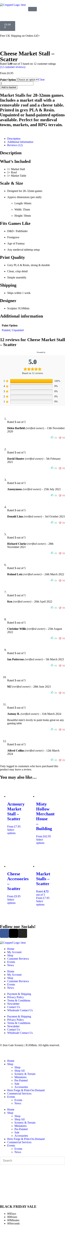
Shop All (19, 1070)
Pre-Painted (21, 1080)
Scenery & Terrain (24, 1073)
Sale (16, 1083)
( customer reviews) (12, 67)
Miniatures (20, 1077)
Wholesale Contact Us (20, 1010)
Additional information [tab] (20, 141)
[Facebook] (4, 933)
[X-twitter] (13, 933)
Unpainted (18, 330)
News (10, 965)
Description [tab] (13, 138)
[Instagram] (22, 933)
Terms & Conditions (18, 1000)
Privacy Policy (15, 997)
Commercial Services (19, 1093)
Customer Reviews (18, 958)
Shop (10, 955)
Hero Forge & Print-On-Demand (26, 1090)
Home (10, 948)
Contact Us (13, 1007)
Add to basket (8, 87)
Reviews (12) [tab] (15, 145)
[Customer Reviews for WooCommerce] (54, 352)
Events (11, 961)
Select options (11, 831)
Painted (6, 330)
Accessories (21, 1087)
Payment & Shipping (19, 993)
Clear (41, 79)
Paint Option (8, 79)
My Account (14, 952)
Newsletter (13, 1003)
